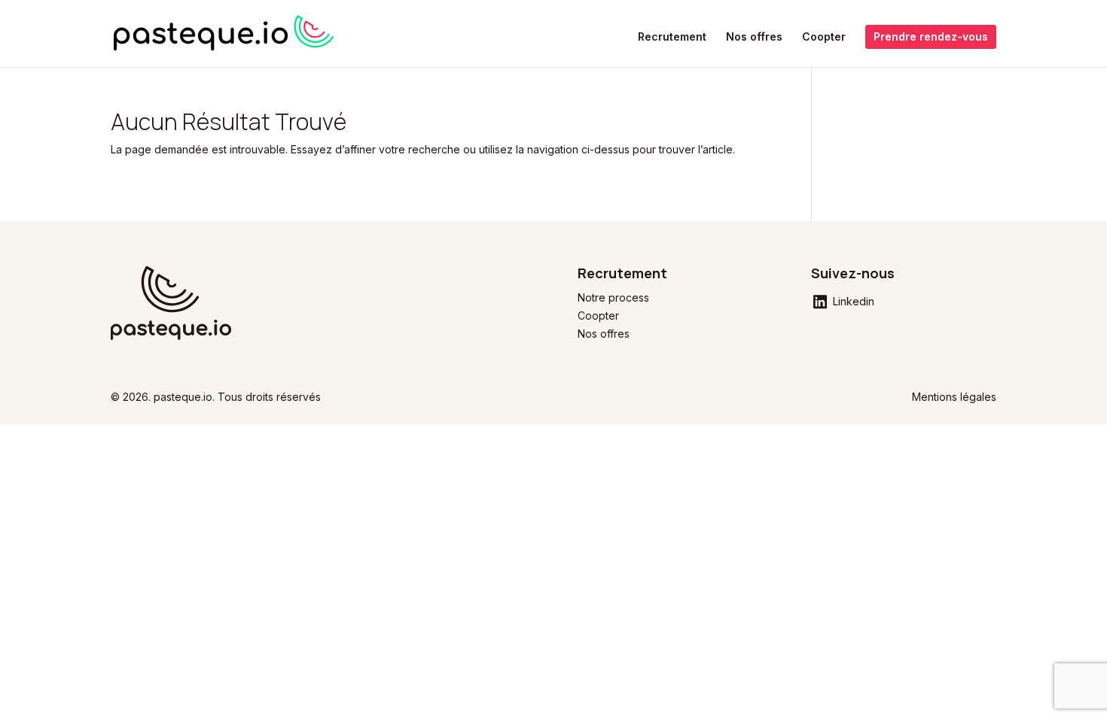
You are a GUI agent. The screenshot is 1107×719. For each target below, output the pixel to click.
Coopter (824, 37)
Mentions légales (954, 396)
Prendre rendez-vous (931, 36)
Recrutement (672, 37)
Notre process (613, 297)
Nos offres (754, 37)
